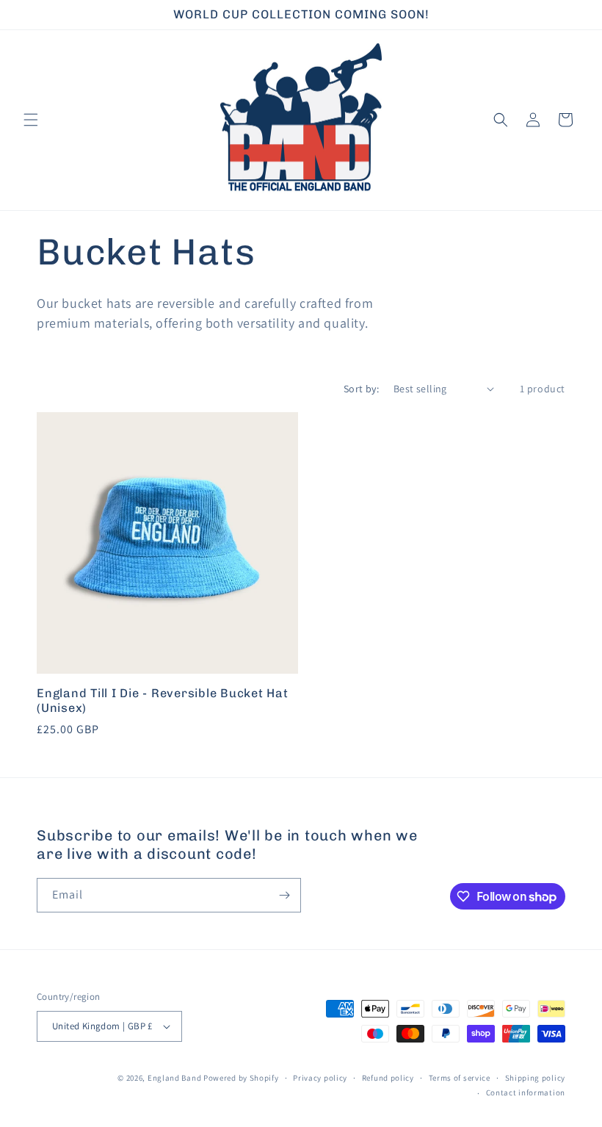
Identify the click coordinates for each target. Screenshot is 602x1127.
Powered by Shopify (241, 1078)
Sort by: (361, 388)
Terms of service (459, 1078)
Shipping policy (535, 1078)
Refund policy (388, 1078)
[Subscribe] (284, 895)
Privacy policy (320, 1078)
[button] (31, 120)
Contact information (525, 1092)
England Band (174, 1078)
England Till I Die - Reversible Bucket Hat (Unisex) (163, 700)
